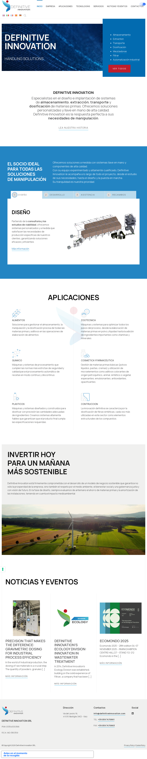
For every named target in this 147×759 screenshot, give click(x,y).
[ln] (133, 713)
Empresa (50, 6)
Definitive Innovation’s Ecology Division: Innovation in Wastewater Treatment (70, 651)
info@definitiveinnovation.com (109, 713)
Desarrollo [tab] (55, 194)
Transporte (119, 43)
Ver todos (119, 69)
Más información (20, 248)
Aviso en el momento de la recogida (15, 754)
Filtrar (116, 55)
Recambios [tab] (117, 194)
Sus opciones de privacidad (62, 754)
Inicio (39, 6)
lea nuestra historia (73, 127)
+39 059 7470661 (106, 719)
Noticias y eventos (117, 6)
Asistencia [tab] (86, 194)
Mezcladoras (120, 51)
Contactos (137, 6)
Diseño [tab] (20, 194)
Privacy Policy (129, 745)
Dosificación (119, 47)
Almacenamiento (122, 34)
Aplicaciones (65, 6)
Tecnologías (83, 6)
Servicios (98, 6)
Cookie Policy (140, 745)
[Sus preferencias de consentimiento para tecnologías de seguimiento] (2, 569)
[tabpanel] (73, 231)
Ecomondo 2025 (114, 641)
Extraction (118, 38)
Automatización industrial (126, 59)
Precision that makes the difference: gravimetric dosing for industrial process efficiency (25, 649)
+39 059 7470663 (106, 725)
